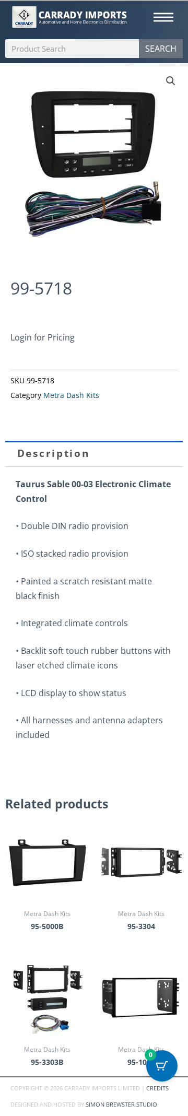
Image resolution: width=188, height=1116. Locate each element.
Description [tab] (53, 453)
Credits (157, 1088)
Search (161, 48)
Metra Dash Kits (71, 395)
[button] (170, 81)
